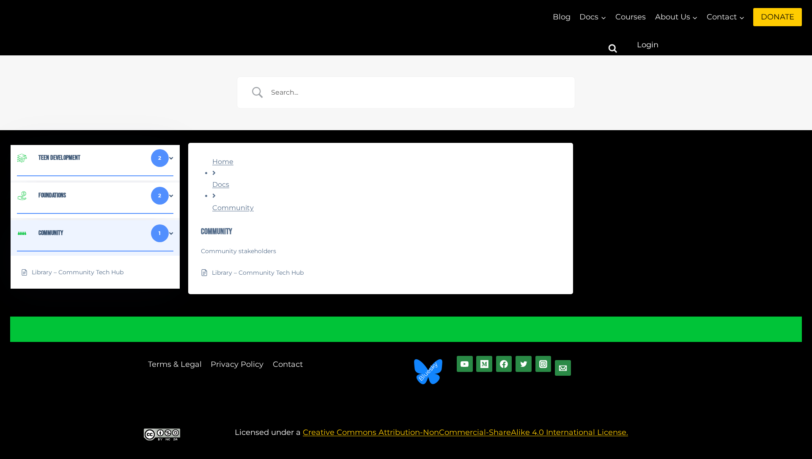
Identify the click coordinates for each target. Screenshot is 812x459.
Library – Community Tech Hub (258, 272)
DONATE (777, 17)
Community (233, 208)
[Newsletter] (563, 368)
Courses (630, 17)
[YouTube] (465, 364)
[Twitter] (524, 364)
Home (222, 162)
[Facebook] (504, 364)
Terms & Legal (175, 364)
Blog (562, 17)
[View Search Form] (620, 44)
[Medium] (484, 364)
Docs (220, 184)
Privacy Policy (237, 364)
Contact (288, 364)
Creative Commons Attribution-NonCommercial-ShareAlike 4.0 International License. (465, 432)
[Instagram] (543, 364)
